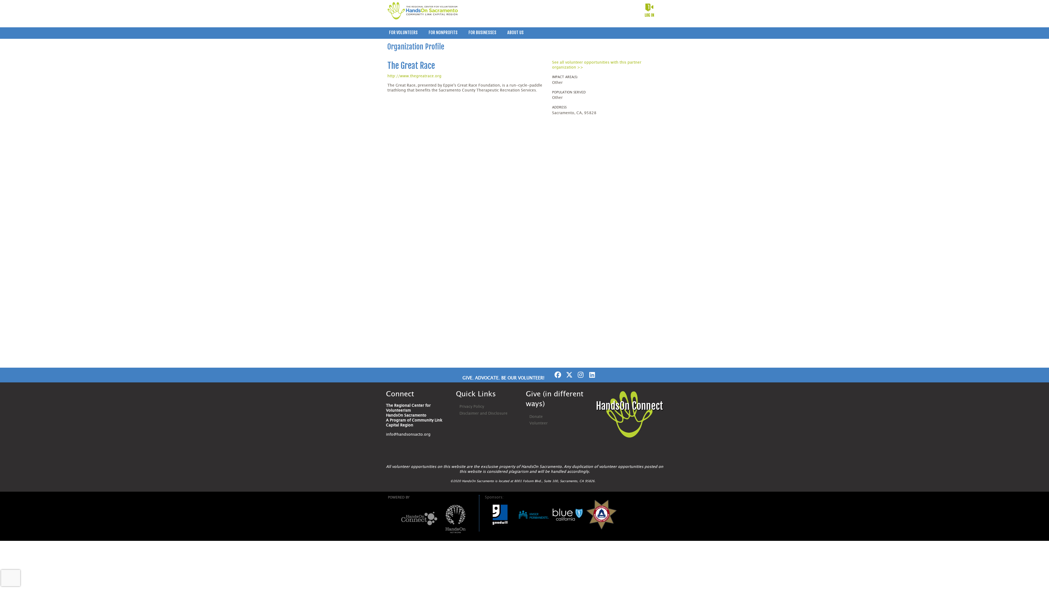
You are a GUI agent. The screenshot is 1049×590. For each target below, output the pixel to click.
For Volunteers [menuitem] (403, 32)
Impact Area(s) (564, 77)
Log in (649, 15)
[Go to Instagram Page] (580, 375)
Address (559, 107)
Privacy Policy (471, 407)
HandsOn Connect (629, 406)
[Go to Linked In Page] (591, 375)
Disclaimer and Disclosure (483, 413)
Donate (536, 417)
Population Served (569, 92)
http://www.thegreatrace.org (414, 76)
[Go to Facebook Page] (557, 375)
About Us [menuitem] (515, 32)
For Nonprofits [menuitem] (443, 32)
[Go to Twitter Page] (568, 375)
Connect (400, 394)
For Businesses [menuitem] (482, 32)
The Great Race (411, 66)
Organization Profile (415, 46)
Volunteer (538, 423)
